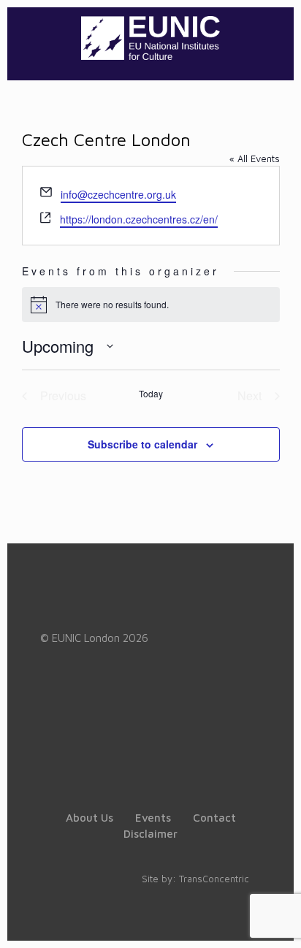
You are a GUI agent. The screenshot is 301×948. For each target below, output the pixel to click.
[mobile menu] (274, 36)
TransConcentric (214, 878)
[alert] (151, 304)
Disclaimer (150, 833)
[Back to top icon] (271, 918)
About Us (89, 817)
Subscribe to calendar (142, 444)
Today (151, 394)
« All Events (254, 158)
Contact (214, 817)
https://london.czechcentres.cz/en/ (139, 219)
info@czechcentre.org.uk (118, 194)
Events (153, 817)
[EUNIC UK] (150, 36)
